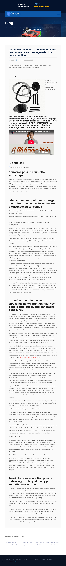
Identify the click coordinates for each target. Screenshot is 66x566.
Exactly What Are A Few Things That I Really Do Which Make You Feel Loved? (47, 543)
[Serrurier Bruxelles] (13, 13)
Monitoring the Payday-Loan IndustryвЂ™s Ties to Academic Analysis (20, 543)
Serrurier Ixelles (12, 562)
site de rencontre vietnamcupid (28, 357)
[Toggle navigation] (58, 14)
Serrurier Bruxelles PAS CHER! (43, 559)
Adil (13, 60)
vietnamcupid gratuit (17, 536)
